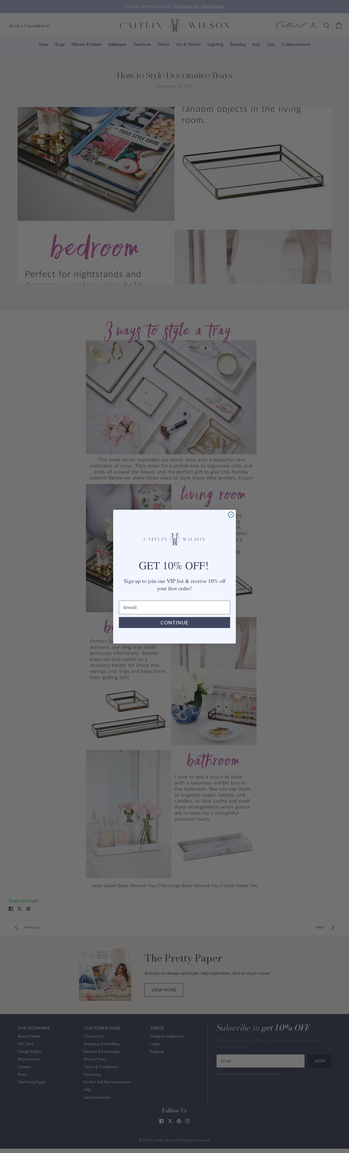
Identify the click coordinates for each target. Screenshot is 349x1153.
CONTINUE (174, 623)
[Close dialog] (231, 514)
